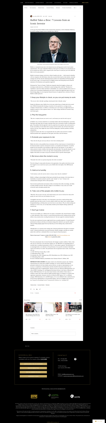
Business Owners (41, 7)
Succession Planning (50, 7)
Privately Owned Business (66, 7)
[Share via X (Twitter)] (33, 289)
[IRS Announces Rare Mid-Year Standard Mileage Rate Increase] (33, 307)
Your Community (33, 7)
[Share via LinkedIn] (36, 289)
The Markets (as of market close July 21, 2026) (73, 315)
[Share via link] (39, 289)
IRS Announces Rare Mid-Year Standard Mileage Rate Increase (33, 315)
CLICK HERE (44, 359)
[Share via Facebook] (30, 289)
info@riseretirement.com (68, 374)
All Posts (25, 7)
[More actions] (75, 16)
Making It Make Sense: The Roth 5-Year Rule (52, 315)
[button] (80, 7)
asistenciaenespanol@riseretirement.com (74, 376)
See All (80, 299)
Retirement (58, 7)
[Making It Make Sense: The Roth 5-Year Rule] (53, 307)
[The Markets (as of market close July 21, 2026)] (73, 307)
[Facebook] (75, 359)
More (75, 7)
